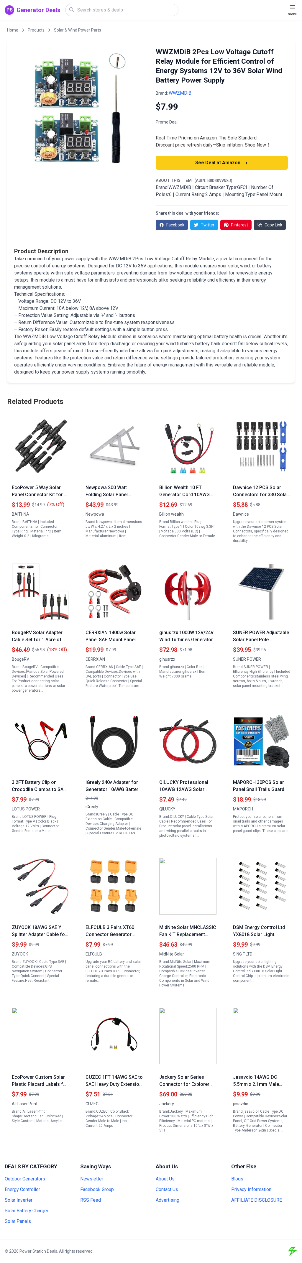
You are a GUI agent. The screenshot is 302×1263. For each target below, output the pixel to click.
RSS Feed (90, 1200)
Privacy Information (251, 1189)
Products (36, 30)
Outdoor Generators (25, 1179)
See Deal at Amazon (218, 162)
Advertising (167, 1200)
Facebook (175, 225)
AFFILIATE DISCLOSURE (256, 1200)
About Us (165, 1179)
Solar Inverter (18, 1200)
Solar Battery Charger (26, 1210)
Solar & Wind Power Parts (77, 30)
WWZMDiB (180, 93)
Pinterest (239, 225)
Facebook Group (97, 1189)
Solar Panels (18, 1221)
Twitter (207, 225)
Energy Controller (22, 1189)
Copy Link (273, 225)
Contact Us (167, 1189)
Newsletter (91, 1179)
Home (12, 30)
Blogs (237, 1179)
